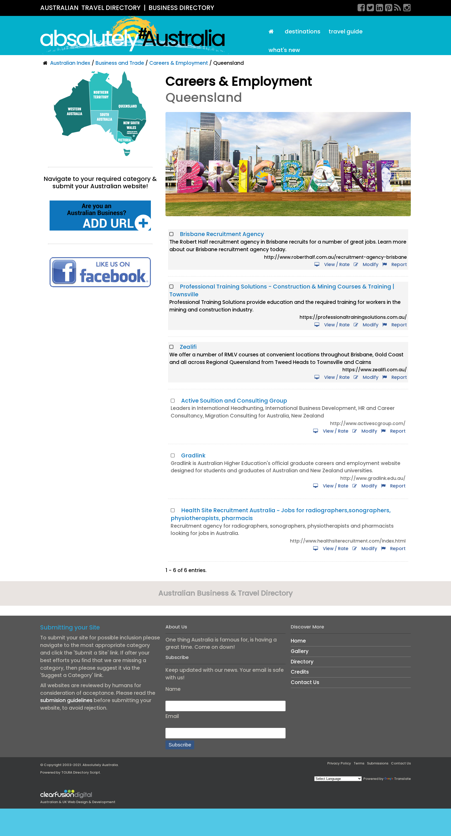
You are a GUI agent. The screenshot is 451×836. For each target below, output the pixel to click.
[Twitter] (368, 7)
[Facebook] (359, 7)
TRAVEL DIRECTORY (111, 7)
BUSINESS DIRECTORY (181, 7)
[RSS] (396, 7)
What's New (284, 50)
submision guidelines (66, 700)
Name (173, 689)
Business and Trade (120, 63)
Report (398, 264)
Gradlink (193, 455)
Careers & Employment (178, 63)
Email (172, 716)
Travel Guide (346, 31)
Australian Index (70, 63)
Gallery (299, 651)
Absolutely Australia (100, 764)
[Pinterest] (387, 7)
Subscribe (180, 744)
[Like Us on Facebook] (100, 271)
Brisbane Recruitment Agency (222, 234)
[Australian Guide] (272, 31)
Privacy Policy (339, 763)
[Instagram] (405, 7)
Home (298, 640)
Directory (302, 661)
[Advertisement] (100, 336)
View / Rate (336, 264)
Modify (369, 264)
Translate (402, 778)
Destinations (303, 31)
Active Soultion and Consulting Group (234, 400)
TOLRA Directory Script (80, 772)
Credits (300, 671)
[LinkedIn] (378, 7)
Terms (359, 763)
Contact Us (305, 682)
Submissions (377, 763)
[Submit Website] (100, 215)
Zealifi (188, 347)
